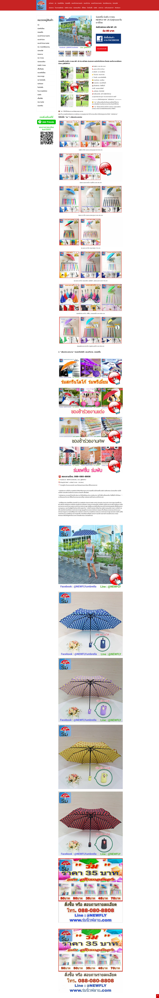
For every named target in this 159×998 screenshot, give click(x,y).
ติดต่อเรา (117, 8)
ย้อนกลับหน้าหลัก (101, 49)
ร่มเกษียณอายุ (107, 3)
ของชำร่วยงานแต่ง (76, 3)
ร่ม (55, 3)
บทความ (100, 8)
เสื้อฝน (84, 8)
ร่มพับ (95, 8)
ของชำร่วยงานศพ (96, 3)
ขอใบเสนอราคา (109, 8)
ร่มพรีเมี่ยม (61, 3)
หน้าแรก (51, 3)
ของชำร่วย (87, 3)
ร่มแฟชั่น (67, 3)
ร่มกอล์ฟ (115, 3)
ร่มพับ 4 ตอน (68, 8)
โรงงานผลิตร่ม (59, 8)
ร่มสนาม (51, 8)
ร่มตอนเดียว (77, 8)
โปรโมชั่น (89, 8)
